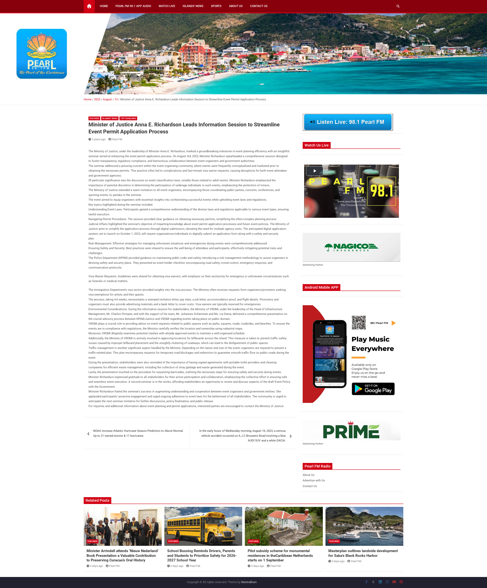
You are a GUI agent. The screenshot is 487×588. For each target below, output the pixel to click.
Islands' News (110, 118)
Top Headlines (128, 118)
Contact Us (258, 6)
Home (104, 6)
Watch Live (167, 6)
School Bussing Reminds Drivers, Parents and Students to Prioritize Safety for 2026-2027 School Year (202, 555)
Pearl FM (117, 139)
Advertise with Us (314, 480)
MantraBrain (249, 582)
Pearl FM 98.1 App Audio (133, 6)
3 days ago (96, 565)
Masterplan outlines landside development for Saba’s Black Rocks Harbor (363, 553)
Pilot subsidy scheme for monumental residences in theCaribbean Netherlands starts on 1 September (280, 555)
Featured (94, 118)
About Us (236, 6)
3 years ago (99, 139)
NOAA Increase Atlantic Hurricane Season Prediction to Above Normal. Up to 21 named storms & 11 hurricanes (138, 433)
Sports (216, 6)
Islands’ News (193, 6)
